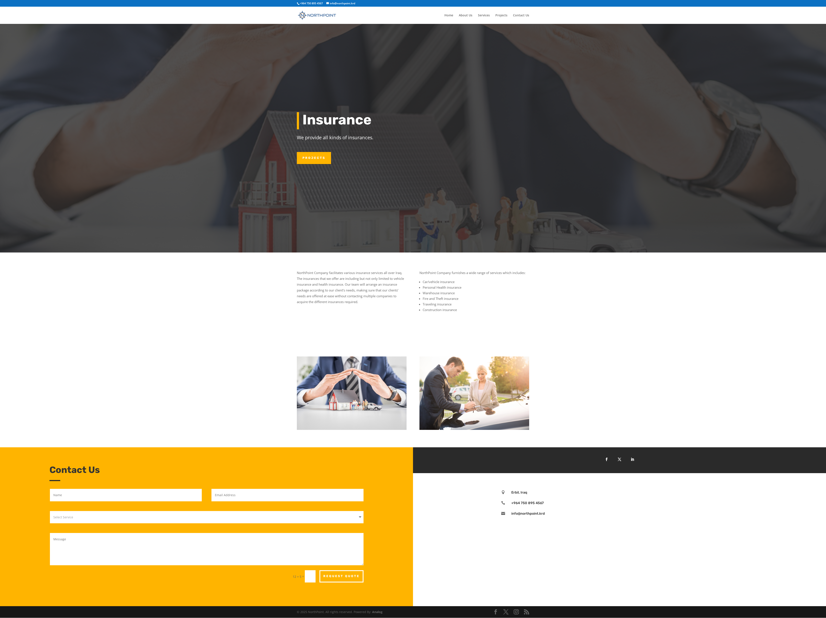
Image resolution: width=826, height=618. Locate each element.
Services (484, 15)
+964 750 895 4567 (311, 3)
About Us (465, 15)
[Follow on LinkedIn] (632, 459)
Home (448, 15)
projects (313, 158)
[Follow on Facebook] (606, 459)
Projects (501, 15)
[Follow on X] (619, 459)
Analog (377, 612)
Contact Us (521, 15)
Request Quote (341, 576)
